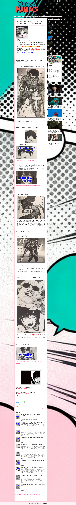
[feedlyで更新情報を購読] (57, 1)
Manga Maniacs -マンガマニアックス (37, 503)
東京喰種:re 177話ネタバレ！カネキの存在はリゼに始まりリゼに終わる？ (29, 494)
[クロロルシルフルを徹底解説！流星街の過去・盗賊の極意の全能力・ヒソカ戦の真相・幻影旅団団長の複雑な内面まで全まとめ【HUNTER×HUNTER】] (55, 125)
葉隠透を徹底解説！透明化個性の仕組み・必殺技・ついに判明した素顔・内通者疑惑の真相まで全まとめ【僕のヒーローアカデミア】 (54, 33)
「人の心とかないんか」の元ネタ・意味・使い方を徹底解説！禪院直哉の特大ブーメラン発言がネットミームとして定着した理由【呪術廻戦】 (54, 38)
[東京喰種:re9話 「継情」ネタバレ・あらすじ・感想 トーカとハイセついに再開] (18, 416)
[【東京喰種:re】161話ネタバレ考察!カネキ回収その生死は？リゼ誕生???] (18, 486)
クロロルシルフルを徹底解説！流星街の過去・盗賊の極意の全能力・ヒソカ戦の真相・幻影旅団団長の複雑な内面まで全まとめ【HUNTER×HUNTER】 (54, 44)
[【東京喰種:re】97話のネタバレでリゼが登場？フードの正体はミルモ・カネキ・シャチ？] (18, 469)
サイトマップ (17, 16)
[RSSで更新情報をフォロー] (59, 1)
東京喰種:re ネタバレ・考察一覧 (28, 16)
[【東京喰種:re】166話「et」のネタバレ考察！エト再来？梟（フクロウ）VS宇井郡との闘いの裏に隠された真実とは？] (18, 424)
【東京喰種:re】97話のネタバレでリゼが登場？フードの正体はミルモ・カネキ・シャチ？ (31, 496)
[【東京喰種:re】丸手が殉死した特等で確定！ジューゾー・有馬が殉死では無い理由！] (18, 454)
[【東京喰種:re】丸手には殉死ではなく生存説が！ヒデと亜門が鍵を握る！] (18, 477)
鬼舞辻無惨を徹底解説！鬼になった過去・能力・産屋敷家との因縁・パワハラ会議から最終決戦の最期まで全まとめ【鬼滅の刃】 (54, 50)
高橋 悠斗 (43, 408)
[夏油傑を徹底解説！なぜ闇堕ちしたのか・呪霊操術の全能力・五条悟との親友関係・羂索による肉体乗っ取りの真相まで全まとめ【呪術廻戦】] (55, 89)
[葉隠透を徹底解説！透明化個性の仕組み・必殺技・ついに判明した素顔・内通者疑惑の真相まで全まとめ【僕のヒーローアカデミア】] (55, 101)
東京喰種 (43, 25)
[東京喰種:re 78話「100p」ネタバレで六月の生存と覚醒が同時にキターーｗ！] (18, 439)
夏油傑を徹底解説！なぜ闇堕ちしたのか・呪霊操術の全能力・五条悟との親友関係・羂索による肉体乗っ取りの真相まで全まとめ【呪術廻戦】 (54, 27)
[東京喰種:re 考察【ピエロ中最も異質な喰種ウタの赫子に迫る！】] (18, 462)
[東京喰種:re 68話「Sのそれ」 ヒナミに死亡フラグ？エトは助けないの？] (18, 446)
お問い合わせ (21, 16)
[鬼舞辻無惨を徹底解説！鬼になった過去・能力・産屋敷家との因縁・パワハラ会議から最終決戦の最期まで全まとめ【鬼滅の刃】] (55, 137)
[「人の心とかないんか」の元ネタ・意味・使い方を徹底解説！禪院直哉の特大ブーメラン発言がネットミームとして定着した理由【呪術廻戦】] (55, 113)
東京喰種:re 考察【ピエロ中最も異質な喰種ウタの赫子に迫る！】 (32, 460)
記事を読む (22, 420)
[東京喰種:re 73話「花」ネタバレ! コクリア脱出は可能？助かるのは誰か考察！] (18, 432)
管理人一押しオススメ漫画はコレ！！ (39, 16)
